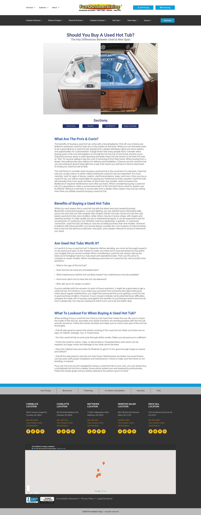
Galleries (42, 8)
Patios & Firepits (54, 20)
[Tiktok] (33, 431)
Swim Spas (132, 20)
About (54, 8)
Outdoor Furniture (97, 20)
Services (29, 8)
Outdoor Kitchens (33, 20)
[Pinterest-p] (38, 431)
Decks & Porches (75, 20)
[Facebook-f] (28, 431)
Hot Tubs (116, 20)
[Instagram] (42, 431)
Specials (167, 20)
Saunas (147, 20)
